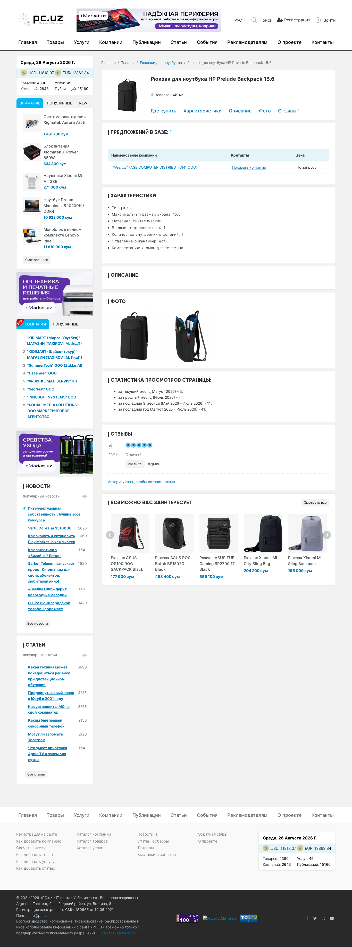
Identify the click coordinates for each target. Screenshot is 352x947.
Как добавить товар (34, 854)
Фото (265, 110)
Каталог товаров (92, 841)
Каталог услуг (90, 847)
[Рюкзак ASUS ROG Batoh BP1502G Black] (174, 533)
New (83, 103)
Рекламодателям (247, 42)
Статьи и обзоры (153, 841)
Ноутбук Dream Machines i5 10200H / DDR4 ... (64, 205)
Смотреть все (315, 502)
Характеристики (202, 110)
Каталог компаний (94, 834)
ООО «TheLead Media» (116, 933)
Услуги (81, 42)
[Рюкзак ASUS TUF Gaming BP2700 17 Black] (218, 533)
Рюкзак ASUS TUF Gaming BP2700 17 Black (217, 563)
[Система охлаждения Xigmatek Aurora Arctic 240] (32, 123)
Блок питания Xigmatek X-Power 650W (61, 152)
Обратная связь (212, 834)
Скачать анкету (30, 847)
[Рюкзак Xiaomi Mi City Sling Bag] (263, 533)
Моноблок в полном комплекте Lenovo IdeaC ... (62, 235)
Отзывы (288, 110)
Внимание (30, 103)
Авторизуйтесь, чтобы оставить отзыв (141, 481)
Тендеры (145, 847)
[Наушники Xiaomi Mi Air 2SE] (32, 182)
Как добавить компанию (38, 841)
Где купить (163, 110)
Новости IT (147, 834)
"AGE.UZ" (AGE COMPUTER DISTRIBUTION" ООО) (154, 167)
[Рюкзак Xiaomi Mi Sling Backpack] (307, 533)
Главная (27, 42)
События (207, 42)
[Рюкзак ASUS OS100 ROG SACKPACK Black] (130, 533)
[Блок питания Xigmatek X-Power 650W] (32, 152)
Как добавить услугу (35, 861)
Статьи (179, 42)
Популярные (59, 103)
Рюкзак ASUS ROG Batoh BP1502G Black (173, 563)
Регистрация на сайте (36, 834)
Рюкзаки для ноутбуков (161, 62)
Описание (240, 110)
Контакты (323, 42)
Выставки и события (156, 854)
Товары (55, 42)
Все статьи (36, 774)
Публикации (146, 42)
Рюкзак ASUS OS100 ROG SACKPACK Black (127, 563)
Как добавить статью (35, 868)
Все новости (37, 623)
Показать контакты (249, 167)
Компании (110, 42)
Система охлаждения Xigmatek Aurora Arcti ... (65, 122)
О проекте (290, 42)
